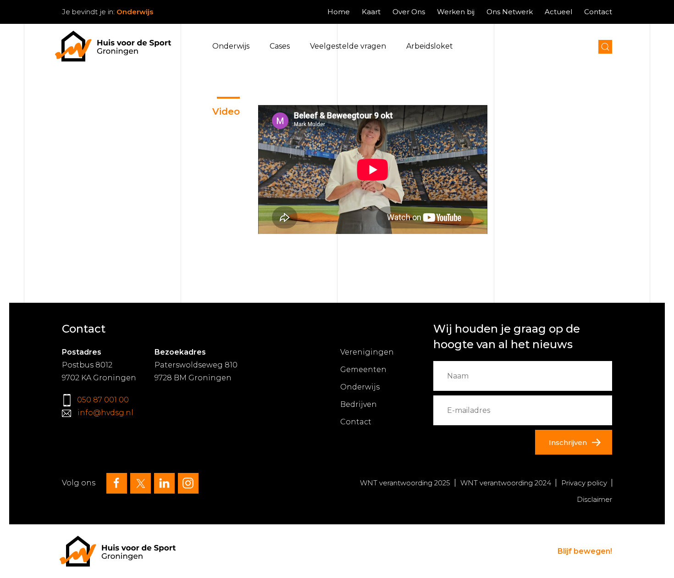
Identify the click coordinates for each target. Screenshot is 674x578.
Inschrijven (568, 442)
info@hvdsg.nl (105, 412)
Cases (280, 46)
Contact (598, 11)
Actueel (558, 11)
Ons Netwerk (509, 11)
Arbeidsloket (429, 46)
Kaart (371, 11)
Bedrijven (358, 404)
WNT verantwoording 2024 (505, 482)
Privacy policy (584, 482)
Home (338, 11)
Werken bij (456, 11)
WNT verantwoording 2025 (405, 482)
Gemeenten (363, 369)
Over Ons (408, 11)
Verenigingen (367, 352)
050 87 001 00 (103, 399)
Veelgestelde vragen (348, 46)
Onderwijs (230, 46)
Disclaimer (594, 499)
